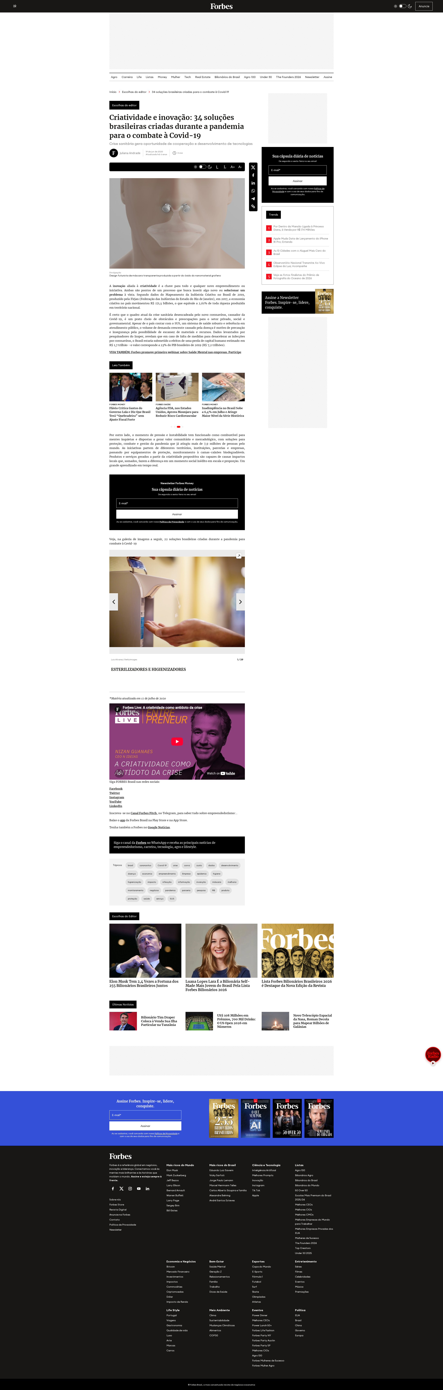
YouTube (115, 801)
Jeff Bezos (172, 1180)
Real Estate (202, 77)
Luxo (169, 1335)
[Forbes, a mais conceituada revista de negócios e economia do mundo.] (221, 6)
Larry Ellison (173, 1185)
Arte (169, 1340)
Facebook (116, 788)
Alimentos (215, 1330)
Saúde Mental (217, 1266)
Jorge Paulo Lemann (221, 1180)
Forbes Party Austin (263, 1340)
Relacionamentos (219, 1276)
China (298, 1325)
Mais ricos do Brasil (222, 1165)
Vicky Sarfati (216, 1175)
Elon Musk (172, 1170)
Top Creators (303, 1248)
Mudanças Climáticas (222, 1325)
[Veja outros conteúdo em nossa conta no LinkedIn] (147, 1188)
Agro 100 (250, 77)
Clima (212, 1315)
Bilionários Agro (304, 1175)
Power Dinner (259, 1315)
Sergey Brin (172, 1205)
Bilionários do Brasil (227, 77)
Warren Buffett (174, 1195)
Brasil (298, 1320)
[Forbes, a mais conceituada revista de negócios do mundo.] (135, 1156)
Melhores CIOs (303, 1209)
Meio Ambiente (219, 1310)
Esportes (258, 1261)
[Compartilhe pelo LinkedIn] (253, 183)
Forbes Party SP (261, 1345)
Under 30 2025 (303, 1253)
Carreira (127, 77)
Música (299, 1286)
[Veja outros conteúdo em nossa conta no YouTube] (138, 1188)
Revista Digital (117, 1209)
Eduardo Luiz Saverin (221, 1170)
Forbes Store (116, 1204)
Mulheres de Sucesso (307, 1238)
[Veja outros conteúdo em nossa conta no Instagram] (130, 1188)
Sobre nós (115, 1199)
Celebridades (302, 1276)
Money (162, 77)
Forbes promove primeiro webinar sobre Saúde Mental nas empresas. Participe (175, 352)
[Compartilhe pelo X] (253, 167)
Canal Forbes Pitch (144, 813)
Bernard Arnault (175, 1190)
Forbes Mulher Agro (263, 1365)
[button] (217, 167)
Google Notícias (159, 827)
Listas (149, 77)
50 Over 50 (301, 1190)
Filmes (298, 1271)
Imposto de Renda (177, 1301)
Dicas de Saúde (218, 1291)
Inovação (257, 1180)
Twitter (114, 793)
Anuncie (424, 6)
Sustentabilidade (219, 1320)
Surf (254, 1286)
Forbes (141, 843)
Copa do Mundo (261, 1266)
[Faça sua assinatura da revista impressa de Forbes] (223, 1118)
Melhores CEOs (304, 1204)
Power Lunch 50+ (262, 1325)
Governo (300, 1330)
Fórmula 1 (257, 1276)
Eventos (300, 1281)
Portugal (171, 1315)
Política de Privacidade (172, 521)
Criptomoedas (175, 1291)
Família (213, 1281)
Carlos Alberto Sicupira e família (228, 1190)
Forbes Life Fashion (263, 1330)
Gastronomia (174, 1325)
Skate (255, 1291)
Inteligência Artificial (264, 1170)
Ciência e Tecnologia (266, 1165)
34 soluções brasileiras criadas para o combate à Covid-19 (190, 92)
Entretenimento (306, 1261)
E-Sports (257, 1271)
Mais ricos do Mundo (180, 1165)
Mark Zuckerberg (176, 1175)
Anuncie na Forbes (119, 1214)
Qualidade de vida (177, 1330)
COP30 (213, 1335)
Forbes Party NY (261, 1335)
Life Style (173, 1310)
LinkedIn (115, 806)
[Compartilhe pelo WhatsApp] (253, 190)
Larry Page (172, 1200)
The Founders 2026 (288, 77)
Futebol (256, 1281)
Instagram (116, 797)
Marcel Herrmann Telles (222, 1185)
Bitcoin (170, 1266)
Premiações (302, 1291)
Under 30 (266, 77)
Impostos (172, 1281)
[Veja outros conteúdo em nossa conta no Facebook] (112, 1188)
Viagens (171, 1320)
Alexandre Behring (219, 1195)
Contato (114, 1219)
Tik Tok (256, 1190)
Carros (170, 1350)
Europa (299, 1335)
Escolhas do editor (134, 92)
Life (139, 77)
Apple (255, 1195)
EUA (297, 1315)
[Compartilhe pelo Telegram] (253, 198)
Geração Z (215, 1271)
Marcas (170, 1345)
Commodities (174, 1286)
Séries (298, 1266)
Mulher (175, 77)
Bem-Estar (216, 1261)
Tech (187, 77)
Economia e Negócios (181, 1261)
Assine (328, 77)
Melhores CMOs (304, 1214)
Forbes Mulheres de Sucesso (268, 1360)
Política (300, 1310)
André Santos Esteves (222, 1200)
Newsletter (312, 77)
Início (112, 92)
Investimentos (174, 1276)
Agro (114, 77)
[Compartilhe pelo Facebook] (253, 175)
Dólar (169, 1296)
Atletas (256, 1301)
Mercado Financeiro (177, 1271)
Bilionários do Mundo (307, 1185)
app (122, 820)
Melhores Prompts (262, 1175)
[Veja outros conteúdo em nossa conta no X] (121, 1188)
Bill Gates (172, 1210)
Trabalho (214, 1286)
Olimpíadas (258, 1296)
